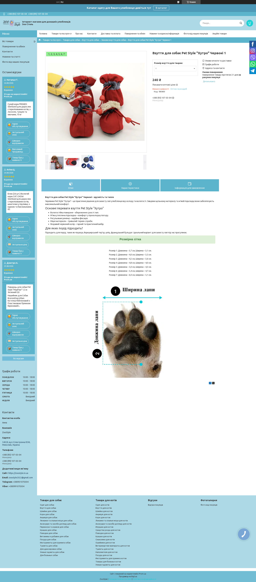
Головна (43, 33)
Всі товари (7, 41)
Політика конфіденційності (144, 579)
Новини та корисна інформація (164, 33)
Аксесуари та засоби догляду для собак (58, 524)
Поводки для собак (49, 533)
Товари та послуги (60, 33)
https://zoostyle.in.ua (18, 473)
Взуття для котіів (104, 508)
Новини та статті (11, 56)
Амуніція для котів (104, 514)
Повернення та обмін (135, 33)
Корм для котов (103, 517)
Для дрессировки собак (51, 549)
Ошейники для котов (105, 543)
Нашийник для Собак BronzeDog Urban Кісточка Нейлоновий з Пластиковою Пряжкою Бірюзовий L (19, 300)
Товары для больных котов (108, 562)
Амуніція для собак (48, 517)
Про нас (79, 33)
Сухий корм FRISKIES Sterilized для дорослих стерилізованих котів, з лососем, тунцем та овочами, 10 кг (19, 109)
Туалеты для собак (49, 546)
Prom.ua (142, 574)
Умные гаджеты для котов (108, 565)
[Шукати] (240, 23)
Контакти (91, 33)
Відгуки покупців (155, 505)
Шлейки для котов (104, 511)
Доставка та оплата (110, 33)
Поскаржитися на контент (120, 579)
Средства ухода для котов (108, 530)
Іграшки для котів (104, 536)
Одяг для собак (47, 505)
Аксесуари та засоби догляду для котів (114, 524)
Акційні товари (219, 33)
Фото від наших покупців (196, 33)
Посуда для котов (104, 555)
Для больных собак (49, 555)
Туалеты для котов (104, 549)
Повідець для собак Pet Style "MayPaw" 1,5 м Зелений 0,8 (19, 289)
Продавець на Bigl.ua (128, 576)
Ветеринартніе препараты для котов (113, 546)
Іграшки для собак (48, 530)
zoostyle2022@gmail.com (21, 477)
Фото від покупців (209, 505)
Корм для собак (47, 514)
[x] (213, 383)
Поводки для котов (105, 533)
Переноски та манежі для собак (54, 527)
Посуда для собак (48, 539)
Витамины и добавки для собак (54, 536)
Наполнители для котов (106, 552)
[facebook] (210, 383)
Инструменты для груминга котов (111, 558)
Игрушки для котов (104, 527)
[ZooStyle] (12, 23)
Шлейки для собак (48, 511)
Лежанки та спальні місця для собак (56, 520)
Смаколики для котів (105, 539)
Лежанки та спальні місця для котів (112, 520)
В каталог (161, 8)
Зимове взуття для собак (113, 40)
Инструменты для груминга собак (55, 543)
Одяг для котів (102, 505)
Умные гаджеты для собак (52, 552)
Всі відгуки (18, 358)
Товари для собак (71, 40)
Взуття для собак (90, 40)
